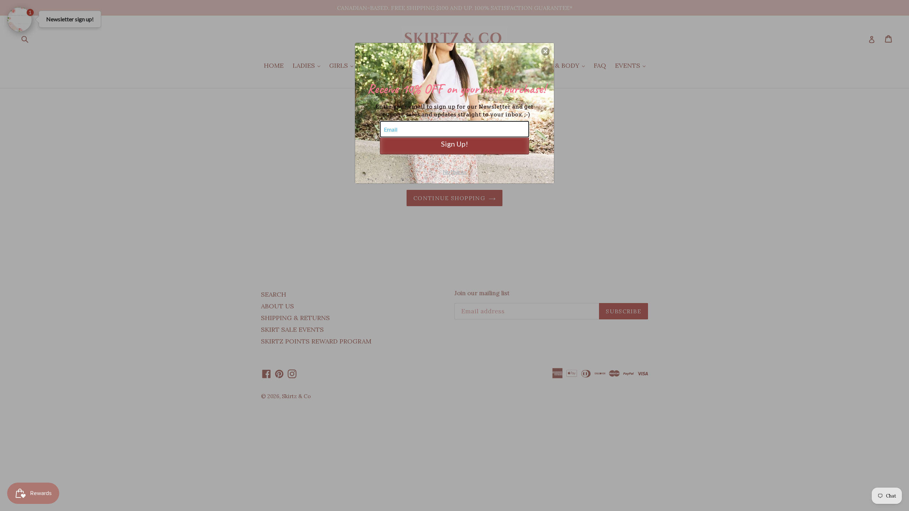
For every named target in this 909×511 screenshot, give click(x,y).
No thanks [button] (455, 172)
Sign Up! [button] (454, 143)
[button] (545, 51)
